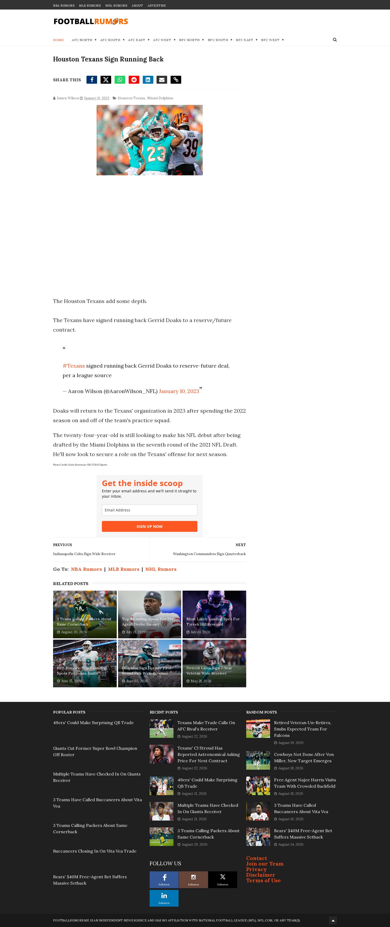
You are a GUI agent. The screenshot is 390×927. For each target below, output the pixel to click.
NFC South (218, 40)
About (137, 5)
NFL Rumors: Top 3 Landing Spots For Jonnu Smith (82, 671)
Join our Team (265, 863)
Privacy (256, 869)
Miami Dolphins (160, 98)
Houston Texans (131, 98)
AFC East (136, 40)
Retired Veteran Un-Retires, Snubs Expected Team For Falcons (302, 729)
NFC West (270, 40)
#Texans (74, 365)
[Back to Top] (333, 920)
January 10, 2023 (179, 391)
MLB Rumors (90, 5)
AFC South (110, 40)
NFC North (189, 40)
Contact (256, 858)
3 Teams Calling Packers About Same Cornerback (84, 622)
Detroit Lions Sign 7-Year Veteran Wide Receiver (209, 671)
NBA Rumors (63, 5)
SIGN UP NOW (150, 526)
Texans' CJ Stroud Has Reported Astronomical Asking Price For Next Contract (208, 754)
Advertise (157, 5)
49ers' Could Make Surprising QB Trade (93, 722)
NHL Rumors (116, 5)
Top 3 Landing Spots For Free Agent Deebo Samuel (149, 622)
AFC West (162, 40)
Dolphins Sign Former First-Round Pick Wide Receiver (148, 671)
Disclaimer (260, 874)
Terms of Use (263, 880)
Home (58, 40)
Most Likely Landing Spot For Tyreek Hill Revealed (213, 622)
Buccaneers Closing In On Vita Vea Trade (94, 851)
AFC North (82, 40)
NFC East (244, 40)
